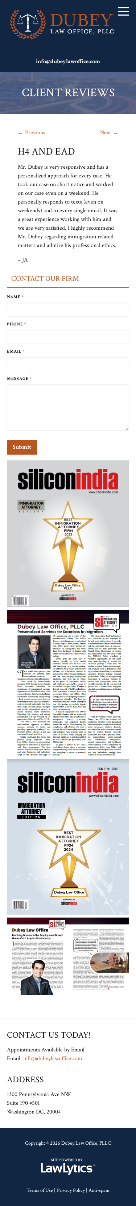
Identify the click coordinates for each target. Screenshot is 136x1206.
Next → (109, 132)
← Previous (31, 132)
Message (19, 378)
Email (16, 351)
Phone (16, 324)
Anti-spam (99, 1190)
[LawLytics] (68, 1166)
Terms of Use (39, 1190)
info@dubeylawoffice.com (68, 61)
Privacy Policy (71, 1190)
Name (15, 297)
